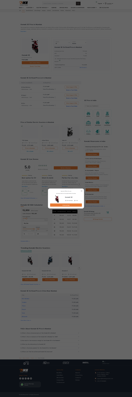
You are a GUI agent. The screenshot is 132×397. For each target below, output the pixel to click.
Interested (66, 205)
